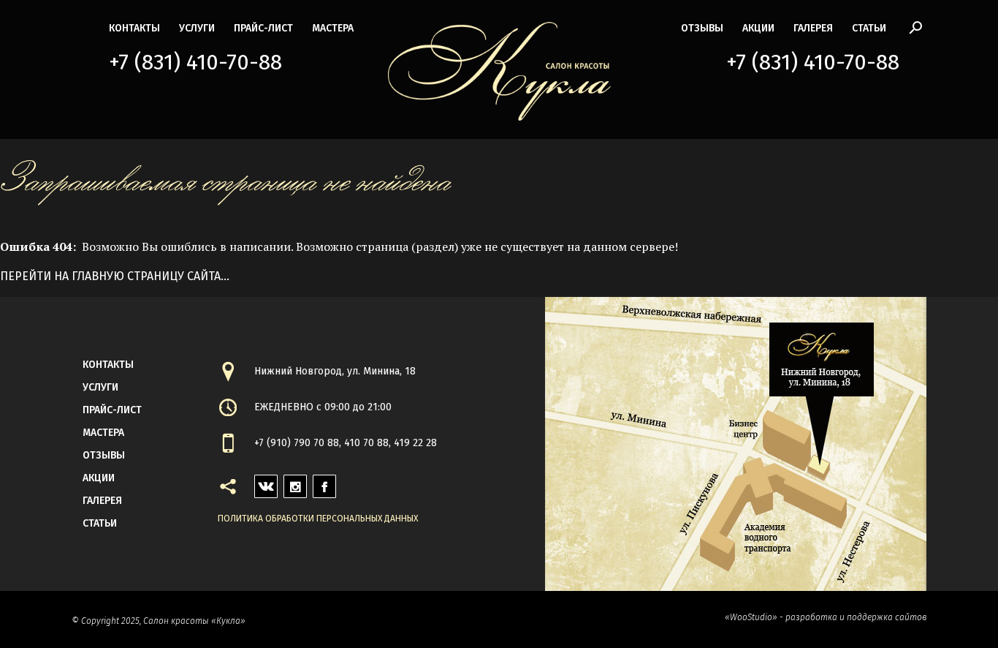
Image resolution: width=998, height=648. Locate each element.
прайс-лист (263, 28)
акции (758, 28)
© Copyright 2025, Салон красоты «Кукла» (158, 621)
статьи (869, 28)
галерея (813, 28)
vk (260, 482)
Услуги (197, 28)
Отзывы (702, 28)
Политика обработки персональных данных (318, 518)
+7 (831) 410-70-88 (195, 62)
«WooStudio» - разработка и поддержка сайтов (825, 617)
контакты (134, 28)
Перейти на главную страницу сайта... (114, 276)
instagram (295, 482)
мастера (333, 28)
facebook (324, 482)
